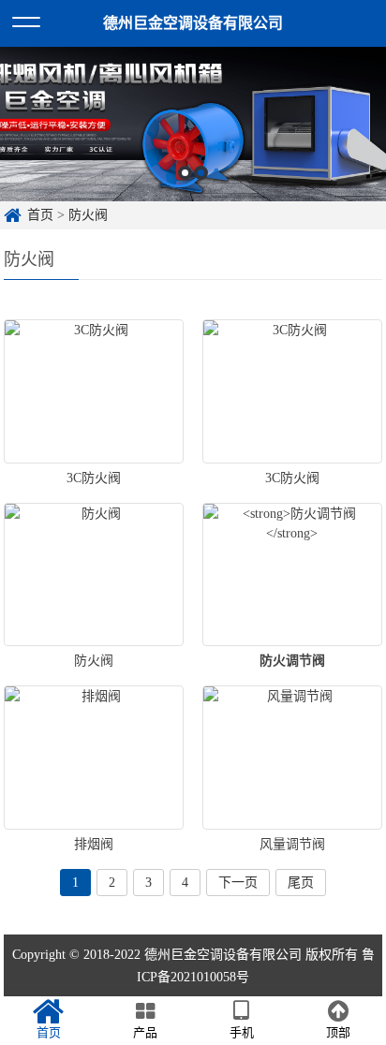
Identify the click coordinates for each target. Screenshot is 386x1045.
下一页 (238, 883)
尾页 (301, 883)
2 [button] (201, 172)
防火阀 (88, 215)
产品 (145, 1032)
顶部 (338, 1032)
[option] (193, 124)
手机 (242, 1032)
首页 (40, 215)
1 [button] (185, 172)
